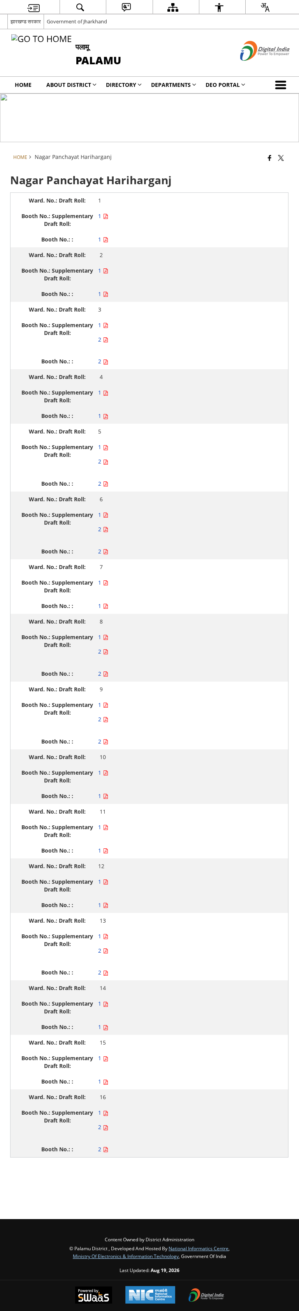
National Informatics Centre (199, 1248)
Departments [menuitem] (171, 84)
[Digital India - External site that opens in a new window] (255, 67)
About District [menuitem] (68, 84)
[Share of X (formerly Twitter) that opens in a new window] (281, 158)
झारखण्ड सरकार (26, 21)
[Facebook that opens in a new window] (269, 158)
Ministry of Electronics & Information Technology (126, 1256)
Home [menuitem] (23, 84)
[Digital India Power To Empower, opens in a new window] (206, 1296)
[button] (282, 85)
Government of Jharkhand (77, 21)
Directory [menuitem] (121, 84)
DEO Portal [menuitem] (223, 84)
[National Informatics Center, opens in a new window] (150, 1295)
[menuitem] (33, 7)
